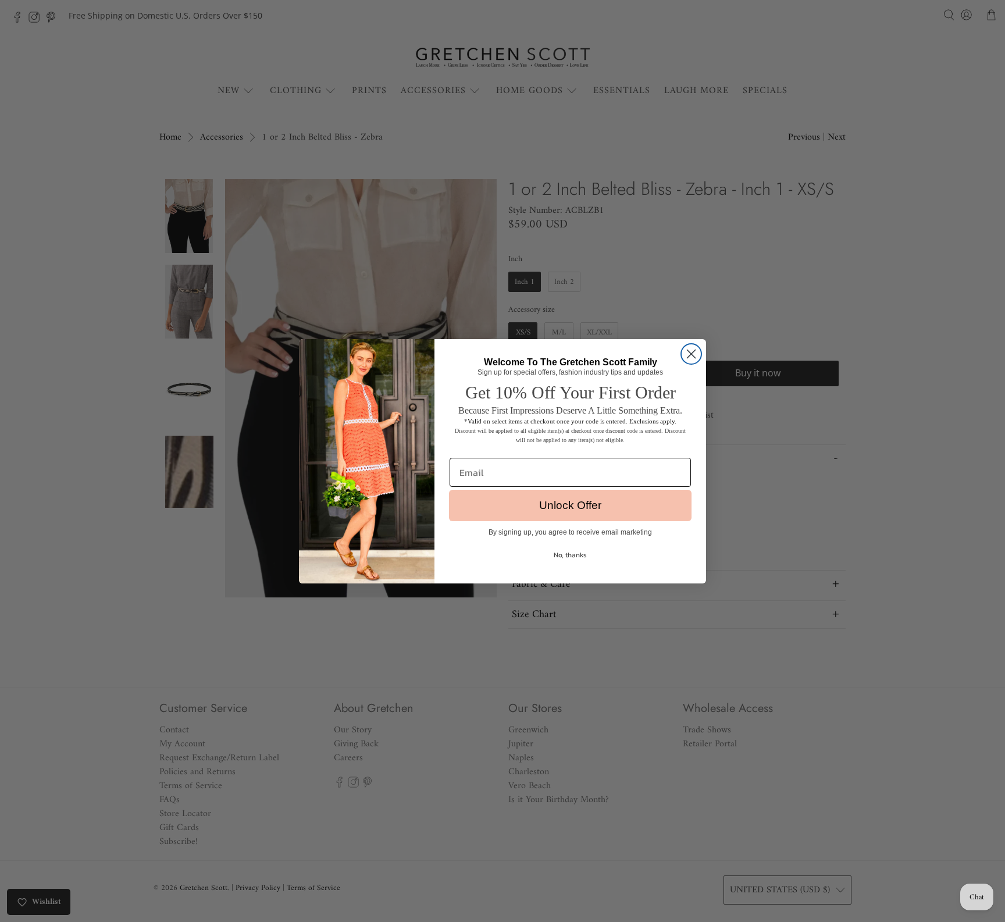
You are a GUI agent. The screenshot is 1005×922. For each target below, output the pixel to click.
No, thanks (570, 555)
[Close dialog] (691, 354)
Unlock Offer (570, 505)
